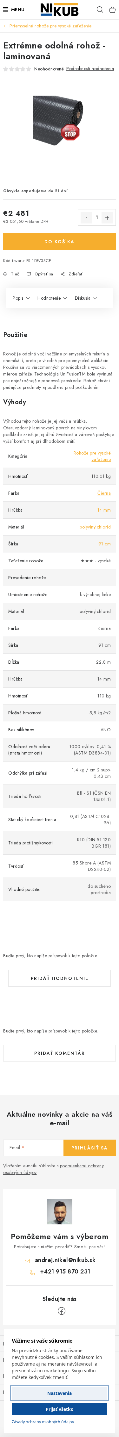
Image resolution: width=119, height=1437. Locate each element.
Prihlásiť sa (89, 1148)
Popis (18, 298)
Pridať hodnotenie (60, 978)
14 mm (104, 510)
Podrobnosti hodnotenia (90, 68)
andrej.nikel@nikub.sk (65, 1260)
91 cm (104, 544)
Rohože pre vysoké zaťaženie (92, 456)
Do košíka (59, 241)
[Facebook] (61, 1311)
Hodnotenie (49, 298)
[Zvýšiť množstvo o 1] (107, 217)
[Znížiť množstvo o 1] (86, 217)
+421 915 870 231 (65, 1271)
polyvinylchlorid (95, 527)
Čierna (104, 493)
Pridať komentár (59, 1053)
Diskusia (83, 298)
